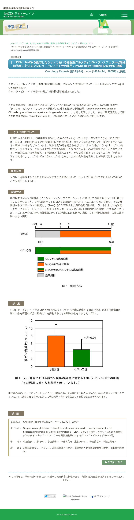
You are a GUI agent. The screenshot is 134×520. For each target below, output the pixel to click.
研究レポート (85, 43)
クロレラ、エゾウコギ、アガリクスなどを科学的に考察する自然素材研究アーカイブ (43, 43)
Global (103, 14)
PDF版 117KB (114, 462)
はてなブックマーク (102, 496)
